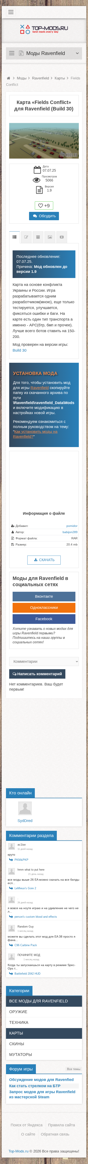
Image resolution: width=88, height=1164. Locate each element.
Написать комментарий (39, 674)
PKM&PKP (21, 859)
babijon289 (70, 532)
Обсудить (47, 216)
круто (11, 854)
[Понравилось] (40, 205)
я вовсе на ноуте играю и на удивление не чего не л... (43, 909)
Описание (14, 237)
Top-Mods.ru (18, 1151)
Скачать (46, 560)
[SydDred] (25, 808)
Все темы (73, 1069)
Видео (61, 237)
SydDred (25, 821)
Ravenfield (40, 388)
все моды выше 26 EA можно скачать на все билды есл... (43, 881)
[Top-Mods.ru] (44, 29)
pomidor (72, 526)
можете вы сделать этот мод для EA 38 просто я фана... (41, 938)
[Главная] (8, 78)
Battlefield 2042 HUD (27, 973)
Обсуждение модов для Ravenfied (41, 1080)
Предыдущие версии (38, 237)
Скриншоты (49, 237)
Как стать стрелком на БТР (34, 1086)
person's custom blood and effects (36, 916)
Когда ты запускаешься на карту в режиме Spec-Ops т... (41, 966)
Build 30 (19, 350)
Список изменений (26, 237)
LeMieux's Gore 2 (25, 888)
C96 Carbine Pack (26, 945)
